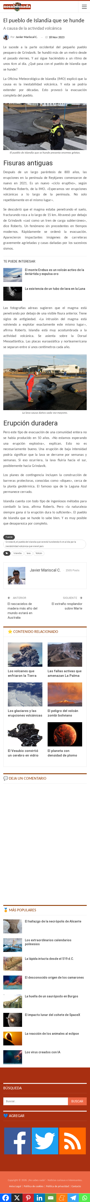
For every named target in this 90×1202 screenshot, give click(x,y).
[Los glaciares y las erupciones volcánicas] (25, 694)
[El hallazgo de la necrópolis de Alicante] (12, 926)
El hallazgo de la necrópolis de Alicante (53, 921)
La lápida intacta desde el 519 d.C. (49, 958)
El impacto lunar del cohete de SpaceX (52, 1015)
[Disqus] (45, 842)
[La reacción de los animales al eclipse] (12, 1039)
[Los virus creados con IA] (12, 1057)
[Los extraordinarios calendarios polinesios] (12, 945)
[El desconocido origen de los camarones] (12, 983)
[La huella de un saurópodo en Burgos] (12, 1001)
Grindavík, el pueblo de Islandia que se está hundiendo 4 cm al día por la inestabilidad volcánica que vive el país (40, 544)
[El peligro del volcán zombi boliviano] (65, 694)
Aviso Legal (15, 1186)
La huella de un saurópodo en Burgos (51, 996)
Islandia (18, 553)
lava (29, 553)
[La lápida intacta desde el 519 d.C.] (12, 964)
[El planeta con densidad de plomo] (65, 734)
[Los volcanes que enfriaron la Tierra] (25, 654)
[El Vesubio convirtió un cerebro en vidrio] (25, 734)
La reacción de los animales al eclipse (52, 1033)
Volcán (39, 553)
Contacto (76, 1186)
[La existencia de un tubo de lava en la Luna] (12, 294)
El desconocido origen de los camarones (54, 977)
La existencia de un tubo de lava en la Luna (55, 288)
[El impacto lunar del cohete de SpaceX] (12, 1020)
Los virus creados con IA (42, 1052)
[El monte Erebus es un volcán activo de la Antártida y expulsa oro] (12, 275)
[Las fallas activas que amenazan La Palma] (65, 654)
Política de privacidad (57, 1186)
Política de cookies (33, 1186)
